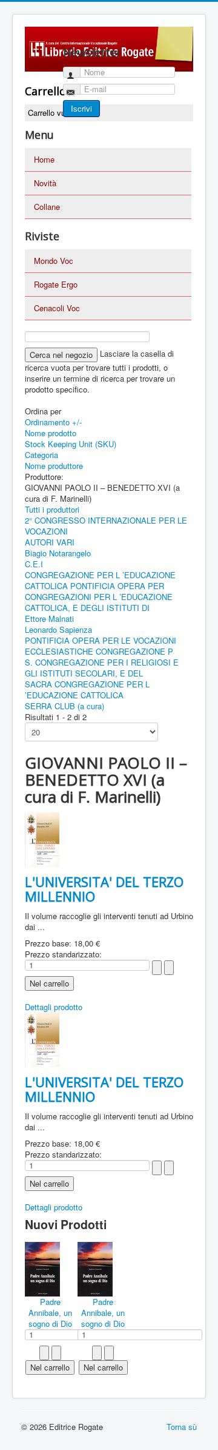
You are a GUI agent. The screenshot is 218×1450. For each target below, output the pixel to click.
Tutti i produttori (52, 509)
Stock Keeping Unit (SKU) (70, 444)
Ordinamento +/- (53, 422)
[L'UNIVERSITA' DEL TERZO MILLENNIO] (42, 838)
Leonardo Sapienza (58, 629)
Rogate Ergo (56, 284)
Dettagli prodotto (53, 1007)
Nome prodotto (50, 433)
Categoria (41, 454)
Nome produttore (54, 465)
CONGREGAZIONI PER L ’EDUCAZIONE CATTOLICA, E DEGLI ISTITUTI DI (99, 602)
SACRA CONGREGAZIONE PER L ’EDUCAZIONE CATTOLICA (87, 689)
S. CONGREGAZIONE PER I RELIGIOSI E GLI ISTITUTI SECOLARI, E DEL (102, 667)
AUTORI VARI (49, 542)
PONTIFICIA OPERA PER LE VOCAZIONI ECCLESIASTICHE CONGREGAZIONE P (100, 646)
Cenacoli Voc (57, 308)
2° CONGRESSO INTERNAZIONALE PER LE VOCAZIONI (106, 525)
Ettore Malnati (49, 618)
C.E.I (34, 564)
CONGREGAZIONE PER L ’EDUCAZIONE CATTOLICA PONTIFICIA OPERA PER (100, 580)
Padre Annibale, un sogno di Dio (50, 1312)
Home (44, 159)
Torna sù (182, 1426)
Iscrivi (81, 108)
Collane (47, 206)
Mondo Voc (53, 260)
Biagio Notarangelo (58, 553)
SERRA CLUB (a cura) (64, 706)
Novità (45, 183)
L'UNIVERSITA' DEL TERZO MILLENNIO (104, 888)
